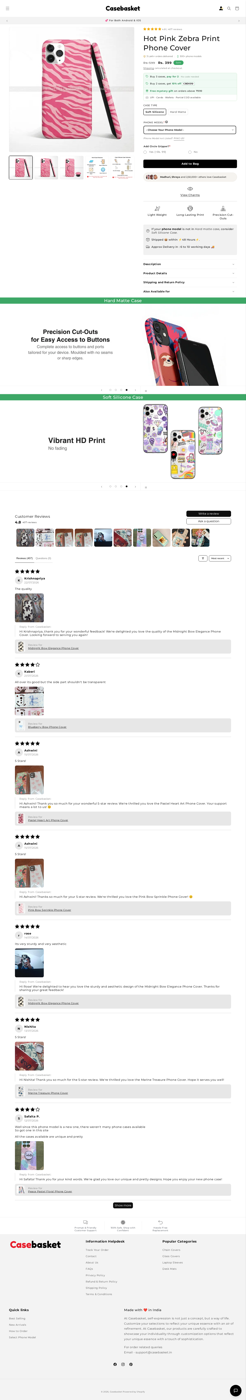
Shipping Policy (96, 1287)
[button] (8, 8)
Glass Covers (171, 1256)
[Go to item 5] (103, 538)
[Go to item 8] (162, 538)
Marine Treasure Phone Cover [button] (48, 1093)
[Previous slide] (102, 390)
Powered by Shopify (134, 1391)
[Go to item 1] (25, 538)
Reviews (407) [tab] (24, 558)
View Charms (190, 195)
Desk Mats (169, 1268)
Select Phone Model (22, 1337)
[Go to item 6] (123, 538)
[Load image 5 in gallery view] (122, 167)
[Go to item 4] (84, 538)
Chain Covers (171, 1249)
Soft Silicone (156, 112)
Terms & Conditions (99, 1294)
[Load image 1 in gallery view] (21, 167)
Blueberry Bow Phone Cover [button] (47, 727)
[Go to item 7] (142, 538)
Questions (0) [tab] (43, 558)
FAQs (89, 1268)
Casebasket (116, 1391)
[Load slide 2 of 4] (115, 390)
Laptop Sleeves (172, 1262)
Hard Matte (179, 112)
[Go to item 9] (181, 538)
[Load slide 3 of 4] (121, 390)
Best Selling (17, 1318)
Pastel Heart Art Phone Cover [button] (48, 820)
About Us (92, 1262)
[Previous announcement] (7, 20)
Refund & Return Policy (101, 1281)
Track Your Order (97, 1249)
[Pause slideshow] (144, 390)
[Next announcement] (239, 20)
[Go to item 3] (64, 538)
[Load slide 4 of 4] (126, 390)
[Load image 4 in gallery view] (97, 167)
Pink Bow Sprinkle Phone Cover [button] (49, 910)
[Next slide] (135, 390)
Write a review (208, 513)
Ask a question (208, 521)
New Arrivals (17, 1324)
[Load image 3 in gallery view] (72, 167)
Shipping (148, 68)
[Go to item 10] (200, 538)
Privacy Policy (95, 1275)
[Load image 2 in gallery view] (46, 167)
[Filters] (202, 558)
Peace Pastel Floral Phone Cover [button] (50, 1191)
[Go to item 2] (45, 538)
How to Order (18, 1331)
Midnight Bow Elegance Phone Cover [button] (53, 648)
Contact (91, 1256)
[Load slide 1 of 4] (110, 390)
